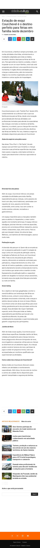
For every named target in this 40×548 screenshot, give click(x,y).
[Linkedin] (28, 39)
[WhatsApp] (23, 39)
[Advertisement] (20, 5)
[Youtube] (28, 536)
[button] (3, 11)
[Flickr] (17, 536)
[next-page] (6, 483)
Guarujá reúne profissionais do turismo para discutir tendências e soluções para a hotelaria (25, 466)
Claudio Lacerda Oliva (10, 34)
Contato (24, 542)
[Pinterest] (19, 39)
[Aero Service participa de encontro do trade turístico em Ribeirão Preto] (7, 429)
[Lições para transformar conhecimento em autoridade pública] (7, 438)
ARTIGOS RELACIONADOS (11, 421)
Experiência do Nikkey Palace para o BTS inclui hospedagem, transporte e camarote (24, 457)
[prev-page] (3, 483)
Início (3, 16)
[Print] (32, 39)
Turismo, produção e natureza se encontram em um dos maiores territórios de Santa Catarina (25, 448)
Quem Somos (17, 542)
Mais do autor (26, 421)
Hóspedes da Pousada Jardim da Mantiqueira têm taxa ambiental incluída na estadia (25, 476)
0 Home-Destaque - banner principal (16, 16)
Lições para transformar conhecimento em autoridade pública (24, 438)
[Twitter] (14, 39)
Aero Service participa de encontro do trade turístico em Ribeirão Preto (24, 429)
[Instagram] (23, 536)
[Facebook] (10, 39)
